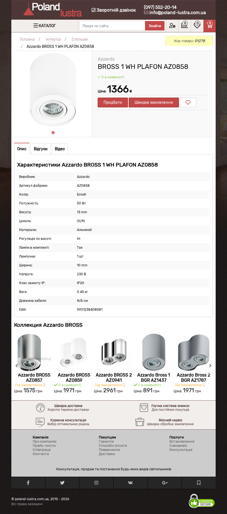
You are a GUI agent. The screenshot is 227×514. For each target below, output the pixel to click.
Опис (22, 149)
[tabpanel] (53, 90)
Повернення (109, 450)
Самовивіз (178, 445)
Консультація (180, 450)
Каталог (47, 26)
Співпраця (42, 450)
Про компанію (44, 441)
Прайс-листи (44, 445)
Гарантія (106, 441)
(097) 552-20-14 (160, 7)
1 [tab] (53, 133)
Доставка (107, 454)
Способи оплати (113, 445)
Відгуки (41, 149)
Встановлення (181, 441)
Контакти (41, 454)
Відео (60, 149)
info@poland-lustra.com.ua (177, 12)
